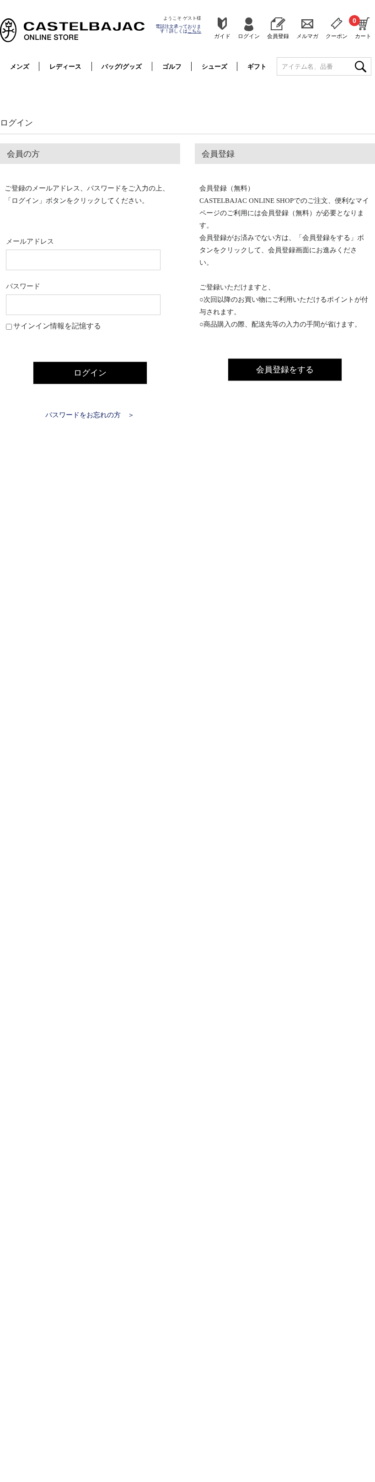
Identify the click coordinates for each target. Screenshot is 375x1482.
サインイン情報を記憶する (57, 326)
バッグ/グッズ (122, 66)
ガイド (222, 36)
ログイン (249, 36)
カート (363, 28)
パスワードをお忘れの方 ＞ (89, 415)
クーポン (337, 36)
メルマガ (307, 36)
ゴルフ (172, 66)
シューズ (214, 66)
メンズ (19, 66)
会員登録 (278, 36)
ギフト (257, 66)
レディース (65, 66)
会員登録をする (285, 369)
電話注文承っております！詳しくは (178, 28)
